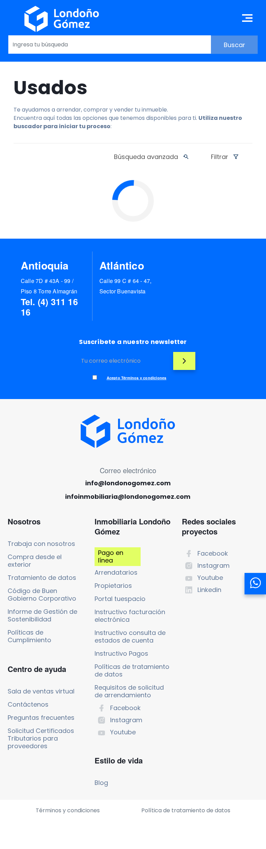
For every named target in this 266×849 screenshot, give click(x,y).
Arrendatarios (116, 572)
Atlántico (121, 265)
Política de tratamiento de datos (185, 810)
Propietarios (113, 585)
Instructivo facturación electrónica (130, 616)
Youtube (123, 732)
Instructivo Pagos (121, 653)
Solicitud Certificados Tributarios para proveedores (41, 738)
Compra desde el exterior (35, 560)
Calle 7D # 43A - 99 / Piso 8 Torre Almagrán (49, 286)
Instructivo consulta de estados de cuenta (130, 636)
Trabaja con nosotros (41, 543)
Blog (101, 782)
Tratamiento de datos (42, 577)
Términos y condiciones (68, 810)
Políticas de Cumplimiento (29, 636)
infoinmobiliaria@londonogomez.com (127, 497)
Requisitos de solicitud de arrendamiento (129, 691)
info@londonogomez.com (128, 483)
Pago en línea (110, 556)
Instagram (126, 720)
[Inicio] (61, 19)
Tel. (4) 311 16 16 (49, 307)
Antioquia (45, 265)
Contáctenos (28, 704)
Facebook (125, 708)
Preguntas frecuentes (41, 717)
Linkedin (209, 589)
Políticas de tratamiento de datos (132, 670)
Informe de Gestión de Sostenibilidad (42, 615)
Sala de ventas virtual (41, 691)
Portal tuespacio (120, 598)
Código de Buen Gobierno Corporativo (42, 594)
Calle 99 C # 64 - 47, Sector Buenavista (125, 286)
